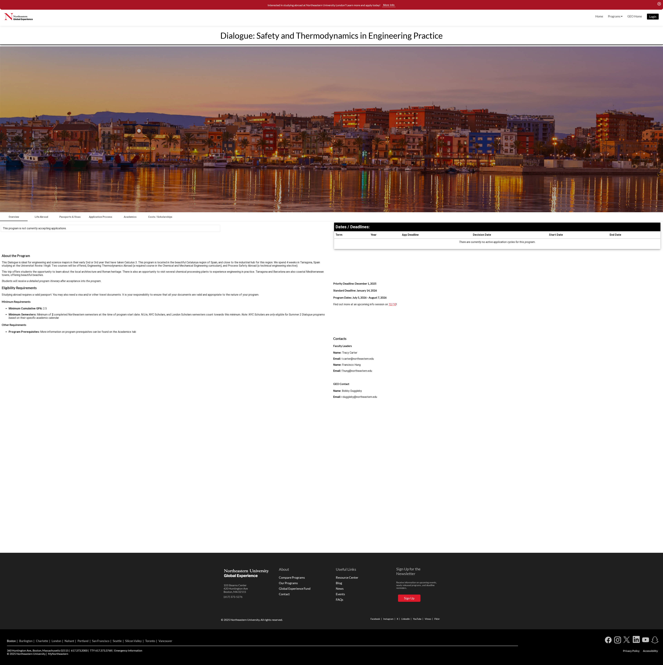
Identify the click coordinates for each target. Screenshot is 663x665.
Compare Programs (292, 577)
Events (340, 594)
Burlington (25, 641)
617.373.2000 (79, 650)
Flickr (437, 619)
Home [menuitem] (599, 16)
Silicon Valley (133, 641)
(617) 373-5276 (233, 596)
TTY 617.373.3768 (101, 650)
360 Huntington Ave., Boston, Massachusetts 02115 (38, 650)
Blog (339, 583)
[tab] (14, 217)
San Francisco (100, 641)
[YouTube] (645, 641)
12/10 (392, 304)
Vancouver (165, 641)
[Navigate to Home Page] (18, 16)
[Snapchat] (654, 641)
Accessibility (650, 650)
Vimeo (428, 619)
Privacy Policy (631, 650)
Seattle (117, 641)
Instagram (388, 619)
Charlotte (42, 641)
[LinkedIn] (636, 641)
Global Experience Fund (294, 588)
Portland (83, 641)
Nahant (69, 641)
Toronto (150, 641)
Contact (284, 594)
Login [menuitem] (652, 16)
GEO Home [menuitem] (634, 16)
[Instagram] (617, 641)
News (340, 588)
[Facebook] (608, 641)
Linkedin (405, 619)
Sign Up (409, 598)
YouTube (417, 619)
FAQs (339, 599)
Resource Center (347, 577)
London (56, 641)
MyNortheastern (58, 653)
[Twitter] (626, 641)
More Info (389, 5)
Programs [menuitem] (614, 16)
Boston (11, 641)
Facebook (375, 619)
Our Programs (288, 583)
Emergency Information (128, 650)
